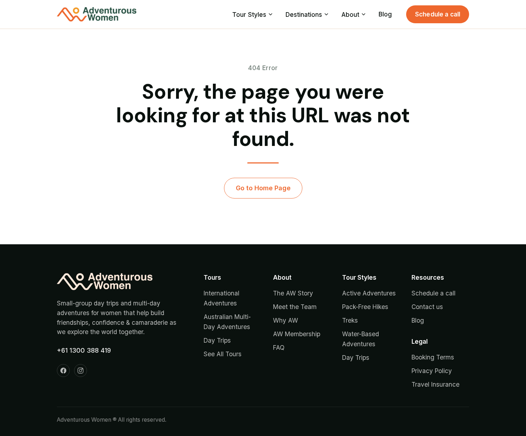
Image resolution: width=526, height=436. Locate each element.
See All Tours (223, 354)
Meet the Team (295, 306)
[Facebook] (63, 370)
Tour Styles (249, 14)
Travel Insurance (435, 384)
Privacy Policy (431, 370)
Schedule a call (438, 14)
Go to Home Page (263, 188)
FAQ (278, 347)
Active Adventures (369, 293)
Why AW (285, 320)
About (350, 14)
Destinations (304, 14)
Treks (350, 320)
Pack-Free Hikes (365, 306)
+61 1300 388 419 (84, 350)
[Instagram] (80, 370)
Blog (385, 14)
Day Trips (217, 340)
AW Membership (296, 334)
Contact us (427, 306)
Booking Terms (432, 357)
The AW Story (293, 293)
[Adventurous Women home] (96, 14)
